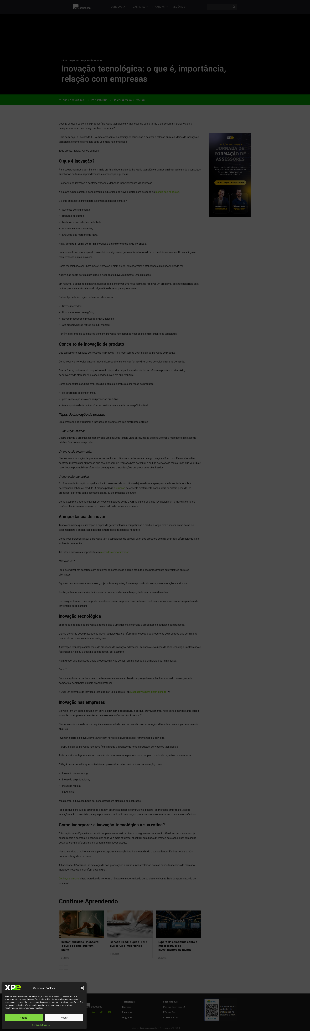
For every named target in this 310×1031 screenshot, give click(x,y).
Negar (64, 1017)
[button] (81, 988)
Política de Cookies (41, 1025)
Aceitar (24, 1017)
